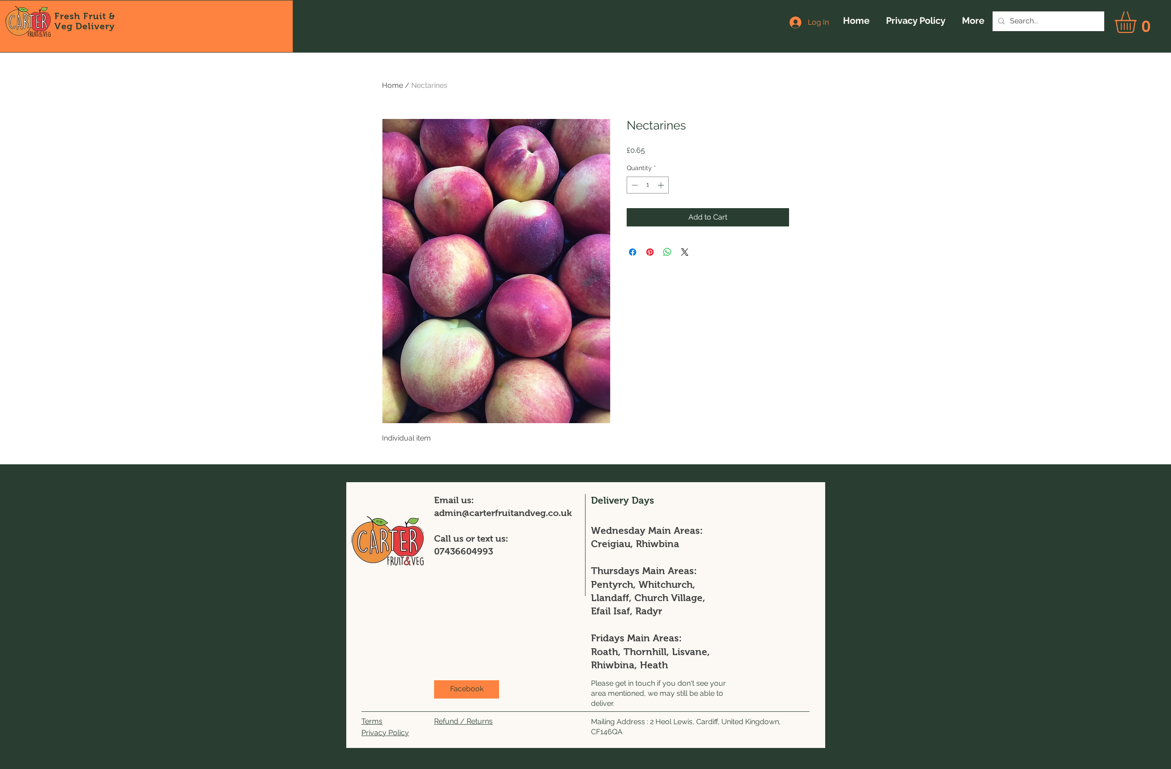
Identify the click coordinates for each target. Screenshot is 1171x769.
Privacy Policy (385, 732)
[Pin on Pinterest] (650, 252)
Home (392, 85)
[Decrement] (633, 185)
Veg (64, 26)
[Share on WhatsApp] (667, 252)
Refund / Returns (463, 721)
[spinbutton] (647, 185)
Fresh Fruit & (84, 16)
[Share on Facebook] (632, 252)
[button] (1138, 22)
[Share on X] (684, 252)
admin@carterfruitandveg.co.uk (503, 513)
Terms (371, 721)
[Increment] (661, 185)
